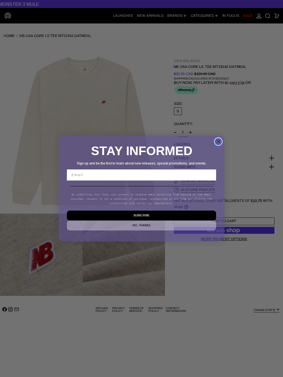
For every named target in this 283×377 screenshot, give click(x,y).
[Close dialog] (218, 141)
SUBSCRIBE (141, 215)
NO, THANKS (141, 225)
